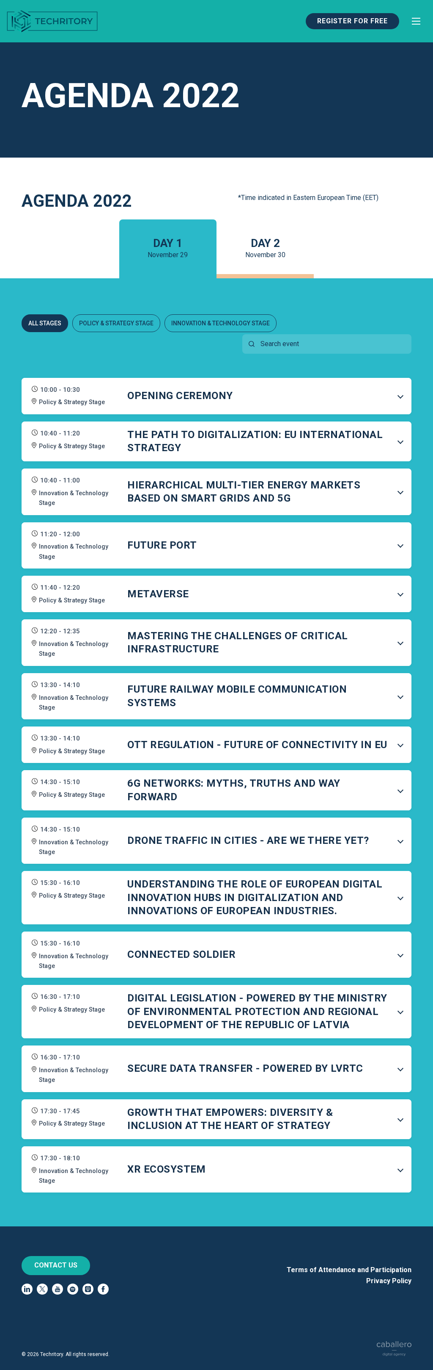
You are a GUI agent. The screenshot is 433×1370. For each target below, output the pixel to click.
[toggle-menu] (416, 21)
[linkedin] (27, 1289)
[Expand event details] (400, 396)
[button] (216, 396)
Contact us (55, 1265)
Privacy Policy (388, 1281)
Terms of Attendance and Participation (349, 1270)
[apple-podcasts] (87, 1289)
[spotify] (72, 1289)
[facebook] (103, 1289)
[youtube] (57, 1289)
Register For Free (352, 21)
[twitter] (42, 1289)
